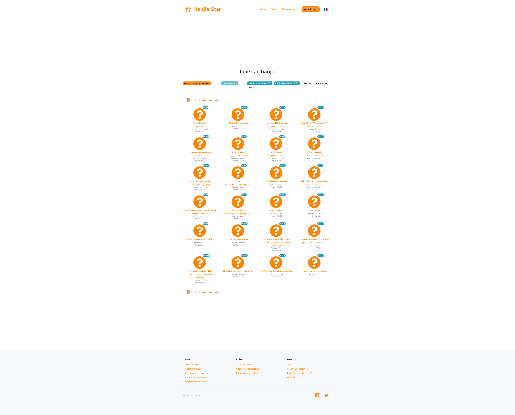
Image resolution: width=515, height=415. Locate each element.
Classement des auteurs (247, 368)
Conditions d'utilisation (297, 368)
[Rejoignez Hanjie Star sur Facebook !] (317, 395)
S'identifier (312, 9)
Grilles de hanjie (192, 364)
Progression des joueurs (196, 377)
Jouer (262, 9)
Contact (290, 364)
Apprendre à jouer (193, 368)
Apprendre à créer (244, 364)
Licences (291, 377)
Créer (274, 9)
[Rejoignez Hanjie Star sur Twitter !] (327, 395)
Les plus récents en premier (196, 83)
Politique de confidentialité (299, 373)
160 (216, 100)
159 (210, 100)
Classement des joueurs (196, 373)
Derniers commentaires (196, 381)
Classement (290, 9)
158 (204, 100)
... (199, 100)
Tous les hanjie (228, 83)
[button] (326, 9)
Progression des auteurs (247, 373)
